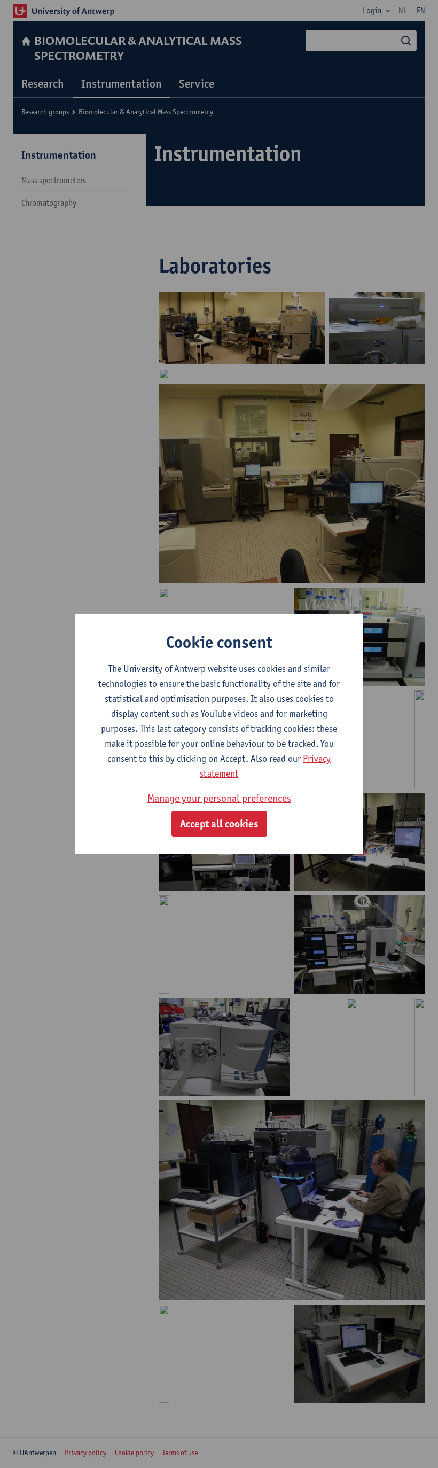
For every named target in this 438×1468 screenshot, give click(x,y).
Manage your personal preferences (219, 798)
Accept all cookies (219, 823)
